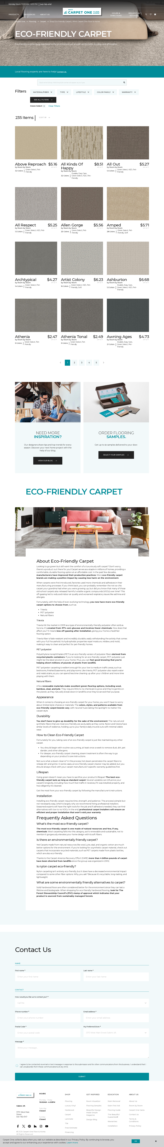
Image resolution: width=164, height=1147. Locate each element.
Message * (19, 1041)
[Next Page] (103, 363)
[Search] (124, 82)
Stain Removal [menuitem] (114, 1101)
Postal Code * (20, 1027)
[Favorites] (150, 14)
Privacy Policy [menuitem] (135, 1126)
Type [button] (62, 92)
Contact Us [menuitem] (134, 1114)
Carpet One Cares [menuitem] (137, 1110)
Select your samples (113, 455)
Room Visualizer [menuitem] (93, 1101)
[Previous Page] (60, 363)
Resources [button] (29, 14)
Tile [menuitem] (66, 1123)
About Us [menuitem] (133, 1101)
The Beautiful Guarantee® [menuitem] (113, 1115)
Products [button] (14, 14)
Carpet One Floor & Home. (34, 1132)
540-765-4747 (46, 4)
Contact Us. (62, 72)
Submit (82, 1076)
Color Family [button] (104, 92)
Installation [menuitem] (113, 1126)
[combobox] (79, 82)
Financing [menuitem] (69, 1132)
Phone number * (22, 1012)
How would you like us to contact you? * (31, 997)
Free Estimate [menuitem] (71, 1128)
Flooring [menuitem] (68, 1101)
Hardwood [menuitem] (69, 1110)
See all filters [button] (41, 100)
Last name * (88, 970)
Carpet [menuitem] (68, 1114)
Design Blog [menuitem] (91, 1119)
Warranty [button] (127, 92)
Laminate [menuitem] (69, 1119)
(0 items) (155, 14)
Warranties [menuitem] (112, 1121)
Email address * (89, 1012)
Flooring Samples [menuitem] (93, 1106)
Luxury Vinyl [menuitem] (70, 1106)
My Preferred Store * (92, 1027)
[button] (146, 14)
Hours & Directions (115, 14)
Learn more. (72, 1142)
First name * (20, 970)
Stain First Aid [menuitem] (114, 1106)
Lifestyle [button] (81, 92)
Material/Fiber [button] (41, 92)
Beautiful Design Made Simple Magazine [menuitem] (93, 1112)
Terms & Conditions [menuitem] (134, 1120)
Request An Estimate (134, 14)
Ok (135, 1141)
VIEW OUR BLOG (45, 461)
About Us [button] (45, 14)
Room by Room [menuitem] (136, 1106)
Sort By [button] (43, 117)
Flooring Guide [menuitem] (114, 1110)
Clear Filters (54, 106)
